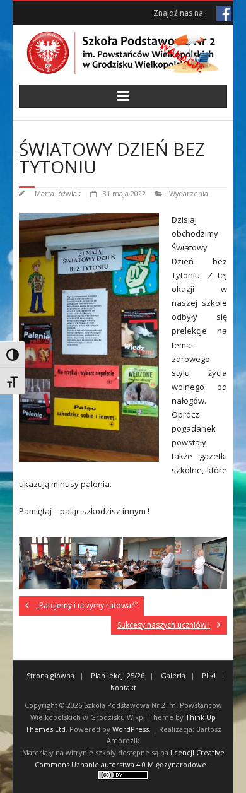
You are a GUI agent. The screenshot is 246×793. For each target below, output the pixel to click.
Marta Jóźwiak (58, 193)
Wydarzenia (188, 193)
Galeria (173, 675)
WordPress (130, 729)
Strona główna (50, 675)
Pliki (209, 675)
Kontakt (123, 687)
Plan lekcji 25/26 (117, 675)
